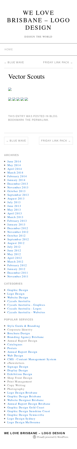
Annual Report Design (22, 352)
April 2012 (14, 258)
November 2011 (18, 276)
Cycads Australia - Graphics (26, 305)
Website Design (17, 297)
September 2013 (18, 195)
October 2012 (16, 235)
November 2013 (18, 187)
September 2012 (18, 239)
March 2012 (15, 261)
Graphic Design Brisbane (24, 396)
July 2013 (14, 202)
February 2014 (17, 176)
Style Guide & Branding (23, 326)
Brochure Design (18, 333)
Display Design (17, 370)
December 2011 (17, 272)
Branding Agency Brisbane (25, 337)
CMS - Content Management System (31, 359)
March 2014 (15, 172)
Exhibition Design (19, 374)
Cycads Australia (19, 301)
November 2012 (18, 232)
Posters (12, 348)
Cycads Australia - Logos (24, 308)
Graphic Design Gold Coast (26, 407)
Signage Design (18, 366)
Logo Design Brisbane (22, 392)
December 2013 (17, 183)
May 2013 (14, 209)
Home (9, 49)
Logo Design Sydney (21, 418)
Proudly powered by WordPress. (53, 436)
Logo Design (16, 293)
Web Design (15, 355)
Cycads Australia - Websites (26, 312)
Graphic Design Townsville (25, 415)
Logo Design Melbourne (23, 422)
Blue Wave (14, 62)
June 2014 (14, 161)
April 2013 (14, 213)
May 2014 (14, 165)
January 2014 (16, 180)
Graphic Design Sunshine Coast (28, 411)
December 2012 (17, 228)
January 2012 (16, 269)
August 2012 (16, 243)
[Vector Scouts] (9, 89)
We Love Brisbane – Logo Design (38, 19)
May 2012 (14, 254)
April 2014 (14, 169)
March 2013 (15, 217)
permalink (40, 119)
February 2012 (17, 265)
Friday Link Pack (58, 62)
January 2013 (16, 224)
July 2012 (14, 247)
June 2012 (14, 250)
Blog (53, 116)
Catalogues (15, 344)
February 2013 (17, 221)
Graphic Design (17, 290)
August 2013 (16, 198)
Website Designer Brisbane (25, 400)
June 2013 (14, 206)
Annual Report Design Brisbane (29, 404)
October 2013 (16, 191)
